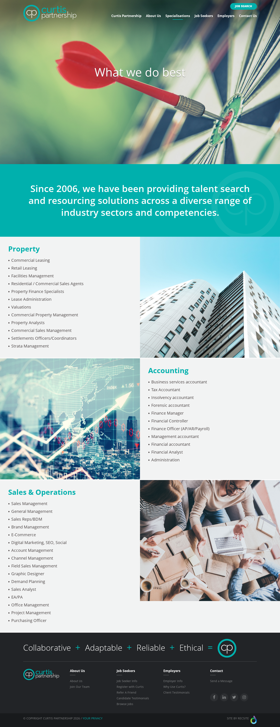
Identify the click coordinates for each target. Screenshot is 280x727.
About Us (153, 16)
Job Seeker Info (127, 681)
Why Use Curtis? (174, 687)
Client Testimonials (176, 692)
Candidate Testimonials (133, 698)
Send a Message (221, 681)
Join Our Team (80, 687)
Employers (225, 16)
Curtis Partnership (126, 16)
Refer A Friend (126, 692)
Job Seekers (204, 16)
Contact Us (248, 16)
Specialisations (177, 16)
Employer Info (172, 681)
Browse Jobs (125, 704)
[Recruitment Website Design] (253, 720)
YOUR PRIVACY (92, 718)
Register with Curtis (130, 687)
